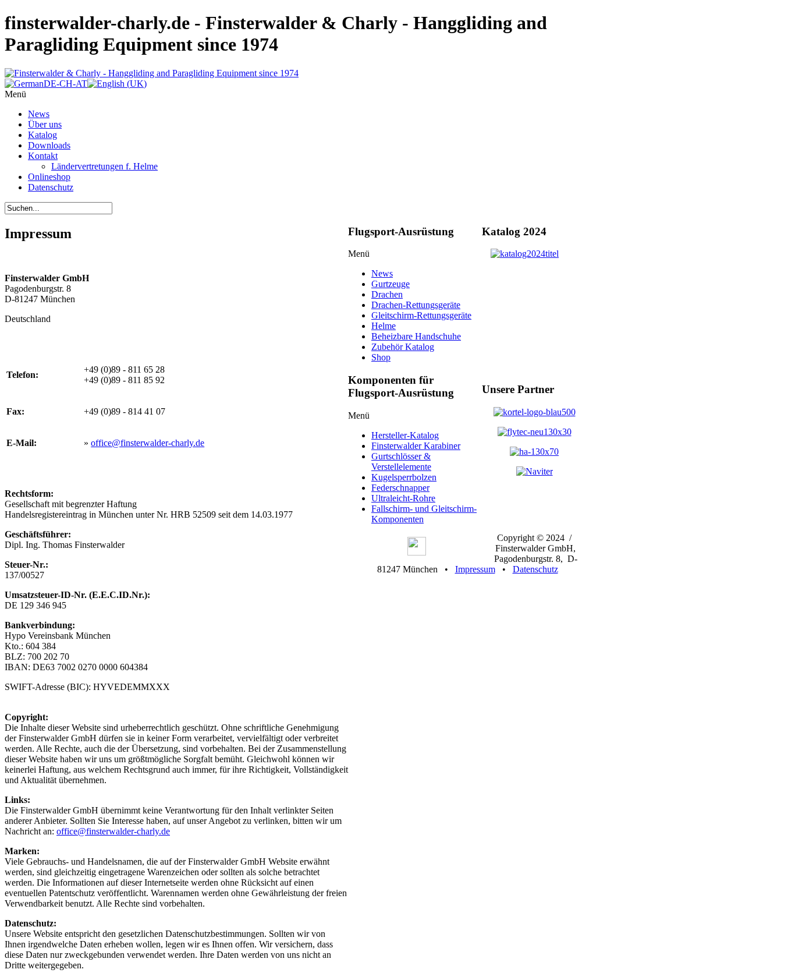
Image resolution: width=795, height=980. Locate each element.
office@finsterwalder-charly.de (147, 443)
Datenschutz (535, 569)
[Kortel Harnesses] (535, 412)
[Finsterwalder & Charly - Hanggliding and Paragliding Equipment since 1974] (152, 73)
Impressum (475, 569)
